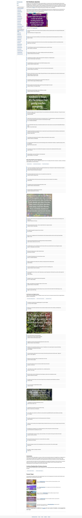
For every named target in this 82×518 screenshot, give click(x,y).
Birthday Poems (19, 34)
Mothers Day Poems (19, 47)
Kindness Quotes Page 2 (30, 470)
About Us (49, 516)
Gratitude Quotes (42, 498)
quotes (44, 508)
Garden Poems (19, 21)
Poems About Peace (51, 504)
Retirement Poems (19, 37)
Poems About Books (19, 27)
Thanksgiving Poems (19, 52)
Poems (18, 3)
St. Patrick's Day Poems (20, 50)
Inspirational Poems (19, 11)
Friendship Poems (19, 16)
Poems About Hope (42, 487)
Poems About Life (19, 19)
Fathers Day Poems (19, 44)
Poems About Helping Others (31, 298)
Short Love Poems (19, 24)
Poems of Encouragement (20, 8)
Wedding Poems (19, 39)
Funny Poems (19, 13)
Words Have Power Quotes (40, 298)
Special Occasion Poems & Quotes (20, 31)
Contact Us (45, 516)
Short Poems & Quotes (34, 516)
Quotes (34, 7)
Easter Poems (19, 42)
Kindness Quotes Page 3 (39, 470)
